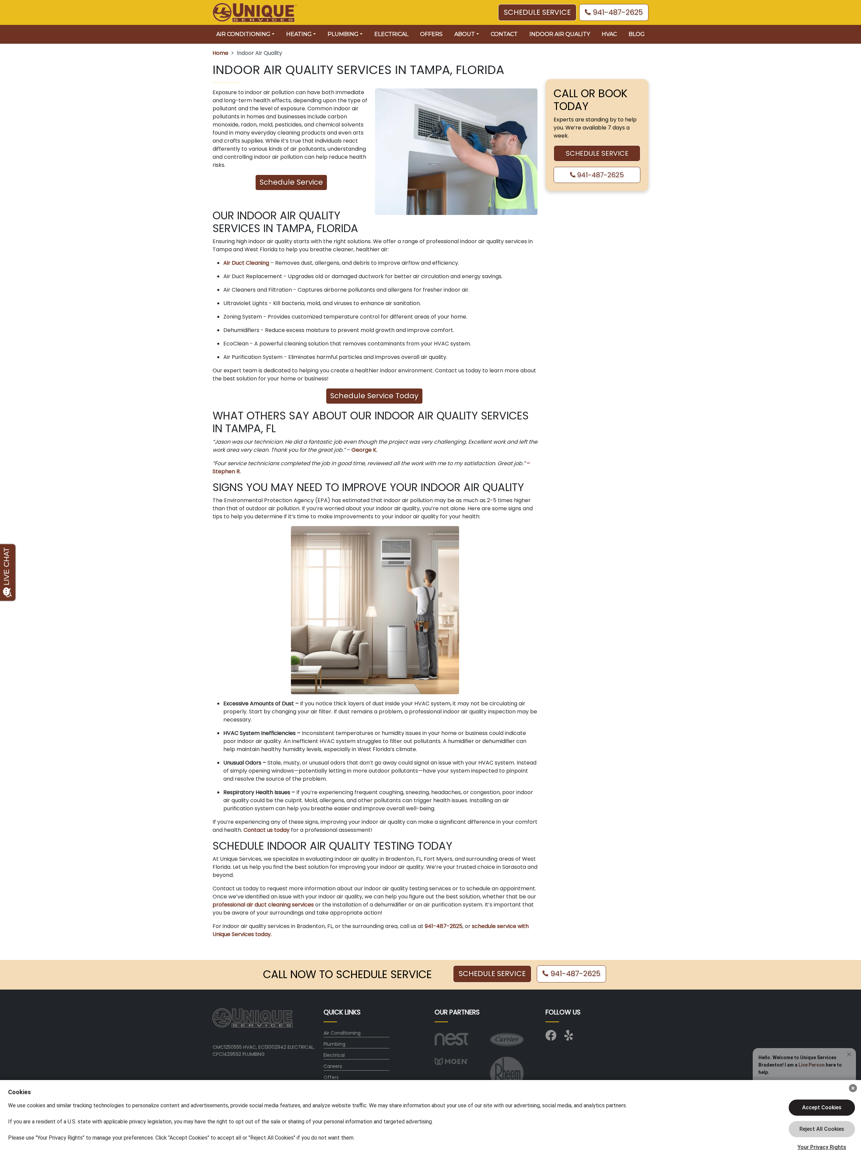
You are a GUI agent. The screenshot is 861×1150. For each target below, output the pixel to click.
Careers (333, 1066)
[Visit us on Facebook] (551, 1037)
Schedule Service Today (374, 396)
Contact (504, 34)
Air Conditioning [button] (243, 34)
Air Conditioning (342, 1033)
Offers (431, 34)
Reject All (822, 1129)
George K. (364, 450)
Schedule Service (291, 182)
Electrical (391, 34)
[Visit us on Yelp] (569, 1037)
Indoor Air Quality (559, 34)
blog (637, 34)
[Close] (853, 1088)
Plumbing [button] (343, 34)
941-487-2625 (617, 12)
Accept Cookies (821, 1107)
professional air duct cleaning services (263, 904)
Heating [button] (299, 34)
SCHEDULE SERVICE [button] (537, 12)
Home (220, 53)
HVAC (609, 34)
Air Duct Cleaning (246, 263)
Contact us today (267, 830)
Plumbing (334, 1044)
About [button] (464, 34)
